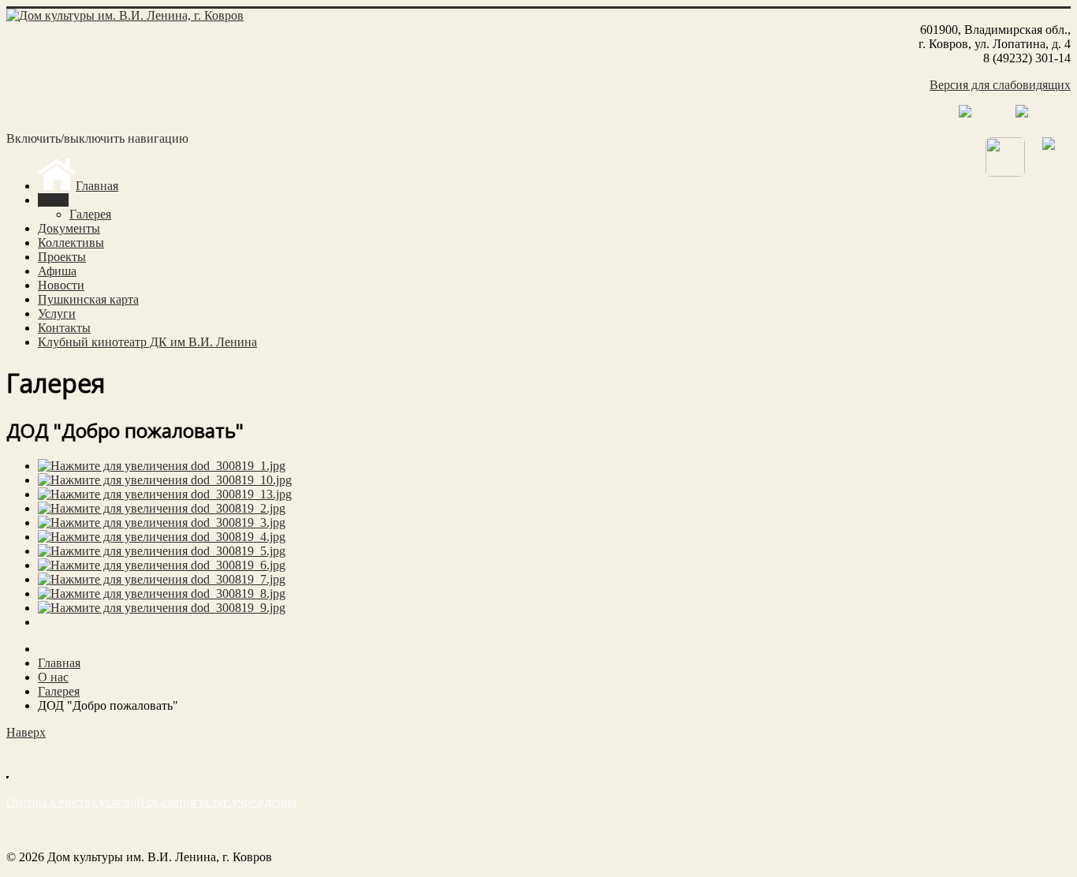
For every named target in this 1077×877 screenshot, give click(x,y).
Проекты (62, 256)
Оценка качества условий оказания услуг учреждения (151, 801)
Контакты (64, 327)
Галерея (90, 214)
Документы (69, 228)
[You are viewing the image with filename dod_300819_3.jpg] (161, 522)
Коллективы (71, 242)
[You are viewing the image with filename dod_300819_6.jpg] (161, 565)
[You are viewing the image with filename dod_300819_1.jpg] (161, 465)
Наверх (26, 732)
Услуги (57, 313)
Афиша (57, 271)
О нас (53, 200)
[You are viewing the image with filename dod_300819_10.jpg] (165, 480)
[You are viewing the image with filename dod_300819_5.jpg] (161, 551)
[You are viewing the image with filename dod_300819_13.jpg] (165, 494)
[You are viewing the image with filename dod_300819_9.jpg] (161, 607)
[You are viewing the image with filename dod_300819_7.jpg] (161, 579)
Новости (61, 285)
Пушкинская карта (88, 299)
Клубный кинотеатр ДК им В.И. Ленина (147, 342)
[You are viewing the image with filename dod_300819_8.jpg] (161, 593)
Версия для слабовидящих (1000, 84)
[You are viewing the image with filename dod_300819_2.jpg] (161, 508)
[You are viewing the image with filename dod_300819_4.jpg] (161, 536)
